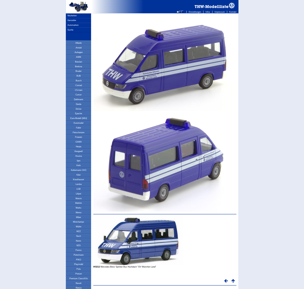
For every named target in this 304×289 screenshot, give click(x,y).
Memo (78, 212)
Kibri (78, 175)
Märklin (78, 203)
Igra (78, 160)
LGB (78, 189)
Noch (78, 236)
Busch (79, 80)
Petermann (79, 255)
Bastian (78, 62)
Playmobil (78, 264)
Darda (78, 104)
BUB (78, 76)
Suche (70, 30)
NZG (78, 245)
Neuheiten (72, 15)
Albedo (78, 43)
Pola (78, 269)
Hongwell (78, 151)
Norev (78, 241)
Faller (78, 128)
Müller (78, 226)
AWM (78, 57)
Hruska (78, 156)
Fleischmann (78, 132)
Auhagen (79, 52)
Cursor (79, 94)
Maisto (79, 198)
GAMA (79, 142)
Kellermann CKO (78, 170)
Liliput (78, 194)
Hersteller (71, 20)
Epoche (78, 113)
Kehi (78, 165)
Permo (79, 250)
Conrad (78, 85)
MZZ (78, 231)
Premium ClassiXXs (78, 278)
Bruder (79, 71)
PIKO (78, 259)
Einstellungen (195, 12)
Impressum (219, 12)
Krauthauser (78, 179)
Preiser (78, 274)
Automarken (73, 25)
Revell (78, 283)
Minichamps (78, 222)
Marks (78, 208)
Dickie (78, 109)
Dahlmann (78, 99)
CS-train (78, 90)
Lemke (79, 184)
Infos (207, 12)
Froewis (78, 137)
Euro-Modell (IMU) (78, 118)
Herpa (78, 146)
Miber (78, 217)
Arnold (79, 48)
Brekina (78, 66)
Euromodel (78, 123)
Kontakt (232, 12)
